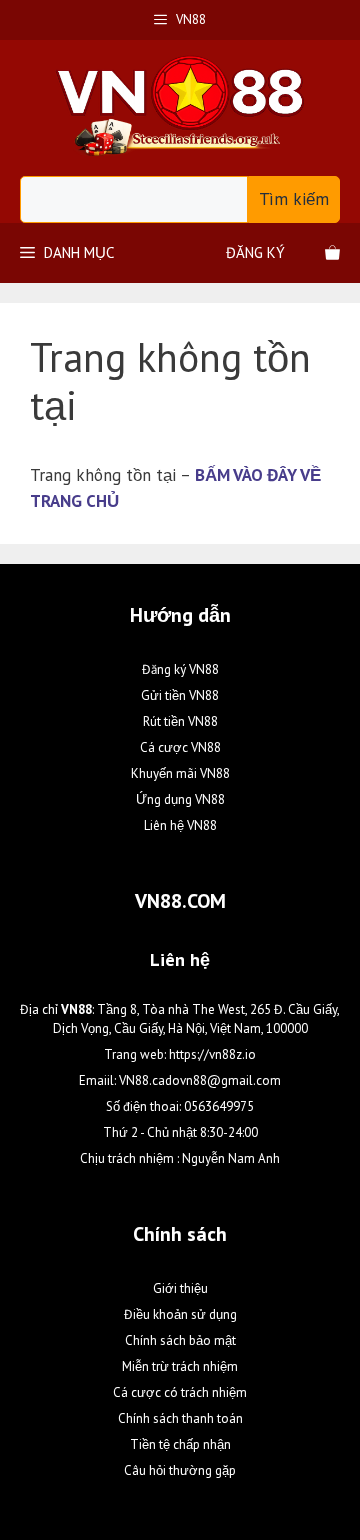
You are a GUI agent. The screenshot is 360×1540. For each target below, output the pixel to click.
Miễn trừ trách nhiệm (180, 1366)
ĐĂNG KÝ (255, 252)
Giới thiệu (180, 1288)
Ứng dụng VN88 (180, 799)
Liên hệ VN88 (180, 825)
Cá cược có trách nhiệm (180, 1392)
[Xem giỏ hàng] (332, 253)
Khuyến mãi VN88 (180, 773)
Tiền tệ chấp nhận (180, 1444)
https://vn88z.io (212, 1054)
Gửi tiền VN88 (180, 695)
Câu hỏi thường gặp (180, 1470)
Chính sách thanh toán (180, 1418)
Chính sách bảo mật (180, 1340)
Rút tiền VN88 (180, 721)
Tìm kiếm (294, 199)
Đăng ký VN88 (180, 669)
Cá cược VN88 (180, 747)
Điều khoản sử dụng (180, 1314)
